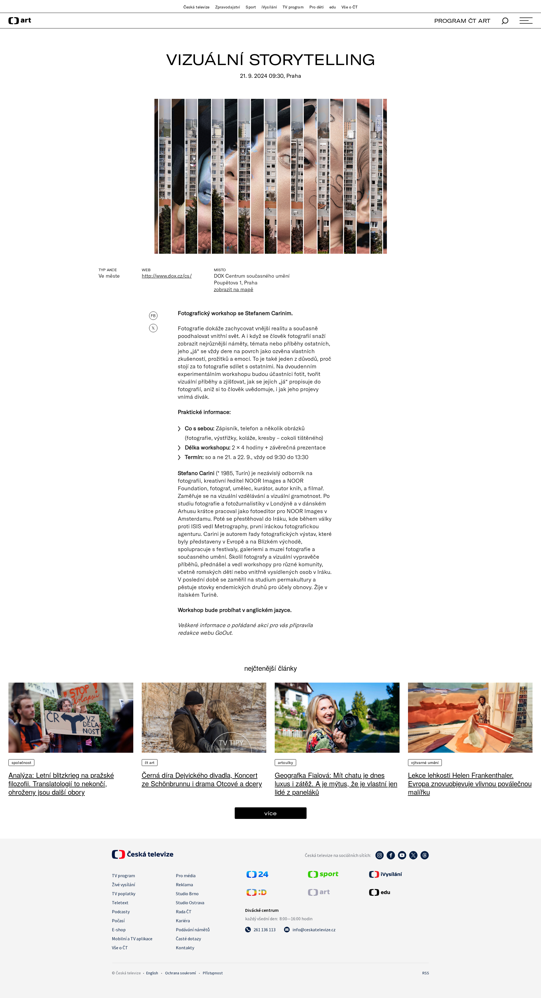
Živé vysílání (123, 884)
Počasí (118, 920)
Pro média (186, 875)
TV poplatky (123, 893)
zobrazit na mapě (233, 289)
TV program (293, 7)
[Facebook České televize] (390, 858)
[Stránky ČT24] (257, 876)
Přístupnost (213, 972)
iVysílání (269, 7)
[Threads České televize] (424, 858)
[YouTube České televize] (402, 858)
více (270, 813)
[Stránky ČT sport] (323, 876)
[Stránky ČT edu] (398, 892)
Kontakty (185, 947)
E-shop (119, 929)
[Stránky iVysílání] (398, 874)
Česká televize (196, 7)
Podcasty (121, 911)
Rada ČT (184, 911)
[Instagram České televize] (379, 858)
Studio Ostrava (190, 902)
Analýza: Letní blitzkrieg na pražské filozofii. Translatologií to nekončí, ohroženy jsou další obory (61, 783)
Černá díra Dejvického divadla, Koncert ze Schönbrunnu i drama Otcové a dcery (202, 779)
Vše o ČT (350, 7)
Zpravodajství (227, 7)
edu (332, 7)
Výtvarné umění (425, 762)
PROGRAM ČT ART (462, 20)
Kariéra (183, 920)
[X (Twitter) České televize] (413, 858)
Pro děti (316, 7)
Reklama (184, 884)
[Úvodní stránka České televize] (142, 857)
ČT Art (150, 762)
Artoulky (285, 762)
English (152, 972)
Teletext (120, 902)
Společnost (21, 762)
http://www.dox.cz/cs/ (167, 276)
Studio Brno (187, 893)
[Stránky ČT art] (319, 894)
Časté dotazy (188, 938)
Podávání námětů (193, 929)
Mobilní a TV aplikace (132, 938)
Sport (251, 7)
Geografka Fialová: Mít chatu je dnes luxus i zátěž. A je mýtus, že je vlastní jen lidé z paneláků (336, 783)
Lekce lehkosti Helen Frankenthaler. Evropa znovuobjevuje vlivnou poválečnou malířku (470, 783)
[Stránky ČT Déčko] (257, 894)
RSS (425, 972)
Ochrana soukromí (180, 972)
